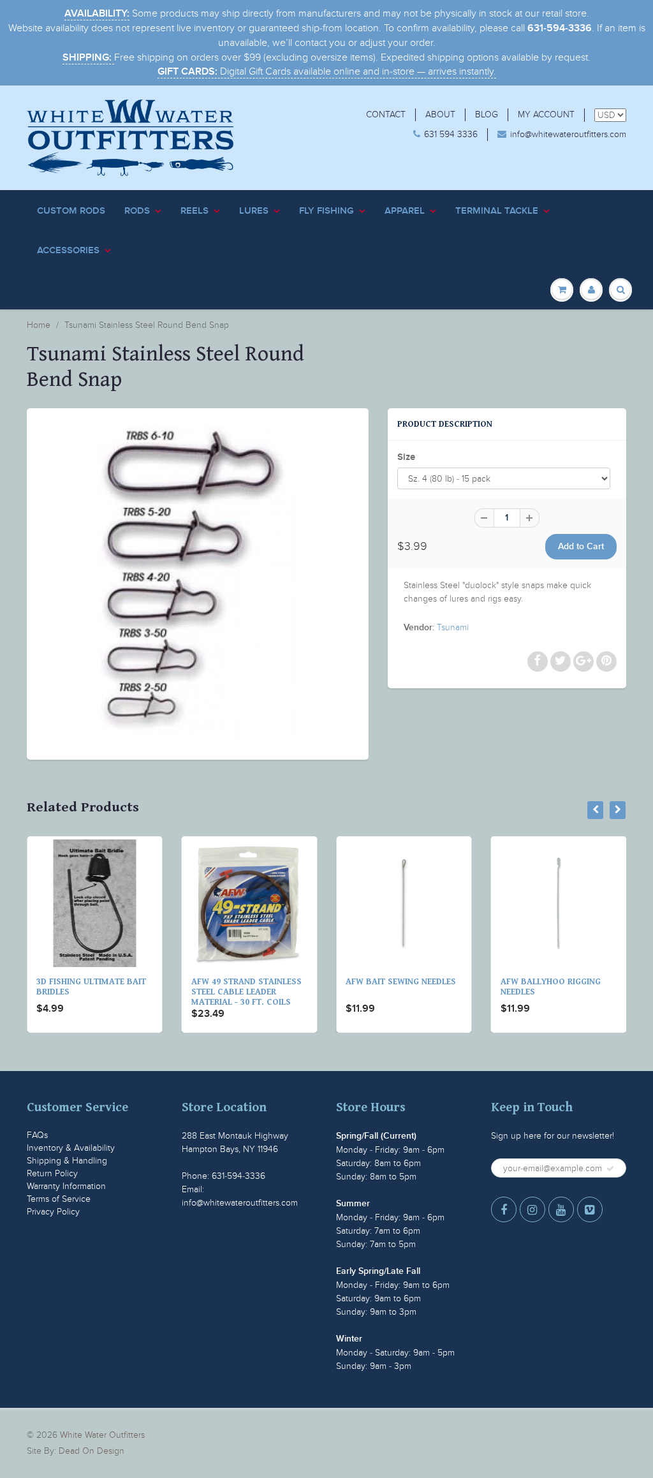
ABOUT (440, 114)
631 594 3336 (451, 134)
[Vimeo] (590, 1209)
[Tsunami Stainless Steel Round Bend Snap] (197, 582)
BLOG (486, 114)
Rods (137, 211)
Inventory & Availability (71, 1147)
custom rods (71, 211)
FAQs (37, 1135)
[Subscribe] (610, 1168)
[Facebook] (504, 1209)
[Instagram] (532, 1209)
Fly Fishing (326, 211)
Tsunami (453, 627)
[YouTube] (561, 1209)
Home (38, 325)
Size (406, 457)
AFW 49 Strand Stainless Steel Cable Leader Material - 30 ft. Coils (246, 992)
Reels (194, 211)
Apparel (405, 211)
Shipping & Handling (67, 1160)
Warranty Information (66, 1186)
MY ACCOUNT (546, 114)
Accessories (68, 250)
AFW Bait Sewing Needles (401, 982)
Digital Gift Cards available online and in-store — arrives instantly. (327, 71)
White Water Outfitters (102, 1435)
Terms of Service (59, 1198)
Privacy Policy (53, 1211)
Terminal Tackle (496, 211)
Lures (253, 211)
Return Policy (52, 1173)
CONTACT (386, 114)
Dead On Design (91, 1450)
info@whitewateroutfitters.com (568, 134)
